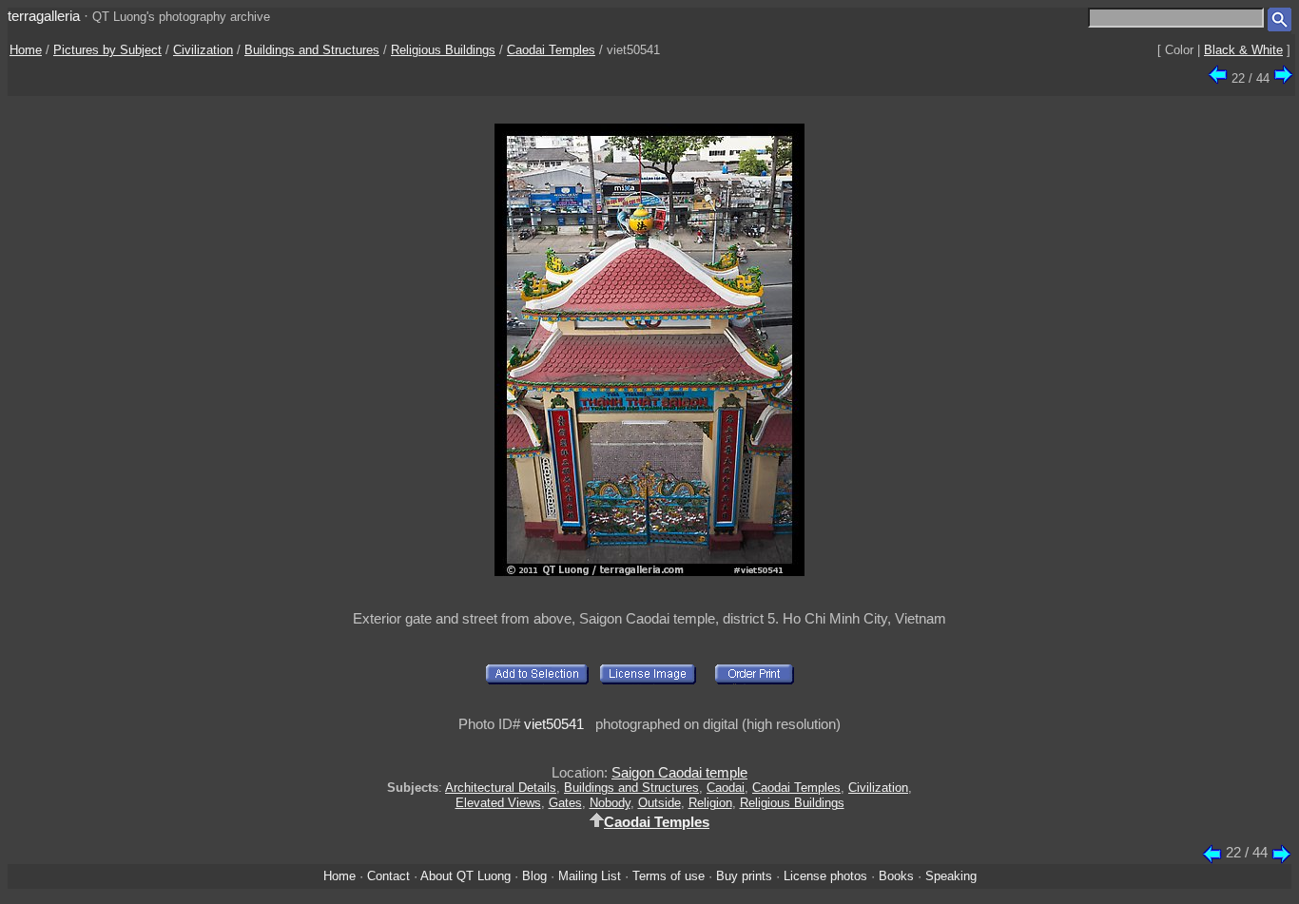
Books (896, 876)
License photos (825, 876)
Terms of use (668, 876)
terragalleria (44, 16)
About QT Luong (465, 876)
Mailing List (589, 876)
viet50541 (554, 724)
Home (26, 50)
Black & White (1243, 50)
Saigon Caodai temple (679, 772)
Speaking (951, 876)
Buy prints (744, 876)
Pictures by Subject (107, 50)
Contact (388, 876)
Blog (534, 876)
